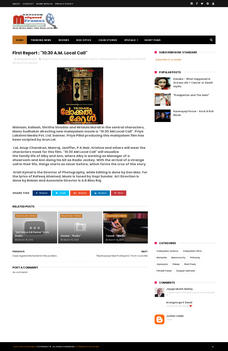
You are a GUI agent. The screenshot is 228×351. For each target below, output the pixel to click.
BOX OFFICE (83, 40)
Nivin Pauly (190, 264)
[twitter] (202, 3)
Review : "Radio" (71, 236)
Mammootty (178, 257)
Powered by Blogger (87, 346)
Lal (72, 58)
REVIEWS (64, 40)
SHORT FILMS (152, 40)
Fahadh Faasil (164, 270)
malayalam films (108, 58)
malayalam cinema (86, 58)
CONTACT (28, 3)
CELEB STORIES (108, 40)
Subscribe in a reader (168, 59)
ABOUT (16, 3)
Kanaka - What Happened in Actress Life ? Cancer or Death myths (193, 82)
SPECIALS (130, 40)
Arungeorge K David (179, 302)
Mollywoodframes (25, 346)
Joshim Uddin (175, 316)
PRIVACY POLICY (64, 3)
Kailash (65, 58)
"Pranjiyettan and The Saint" (191, 95)
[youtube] (213, 3)
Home (19, 40)
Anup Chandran (51, 58)
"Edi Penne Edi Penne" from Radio (32, 234)
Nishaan (33, 62)
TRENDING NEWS (41, 40)
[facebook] (197, 3)
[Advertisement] (151, 21)
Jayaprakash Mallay (179, 289)
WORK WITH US (44, 3)
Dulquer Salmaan (185, 270)
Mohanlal (162, 257)
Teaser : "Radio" (116, 236)
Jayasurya (162, 264)
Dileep (176, 264)
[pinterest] (207, 3)
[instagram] (191, 3)
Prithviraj (195, 257)
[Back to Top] (213, 346)
